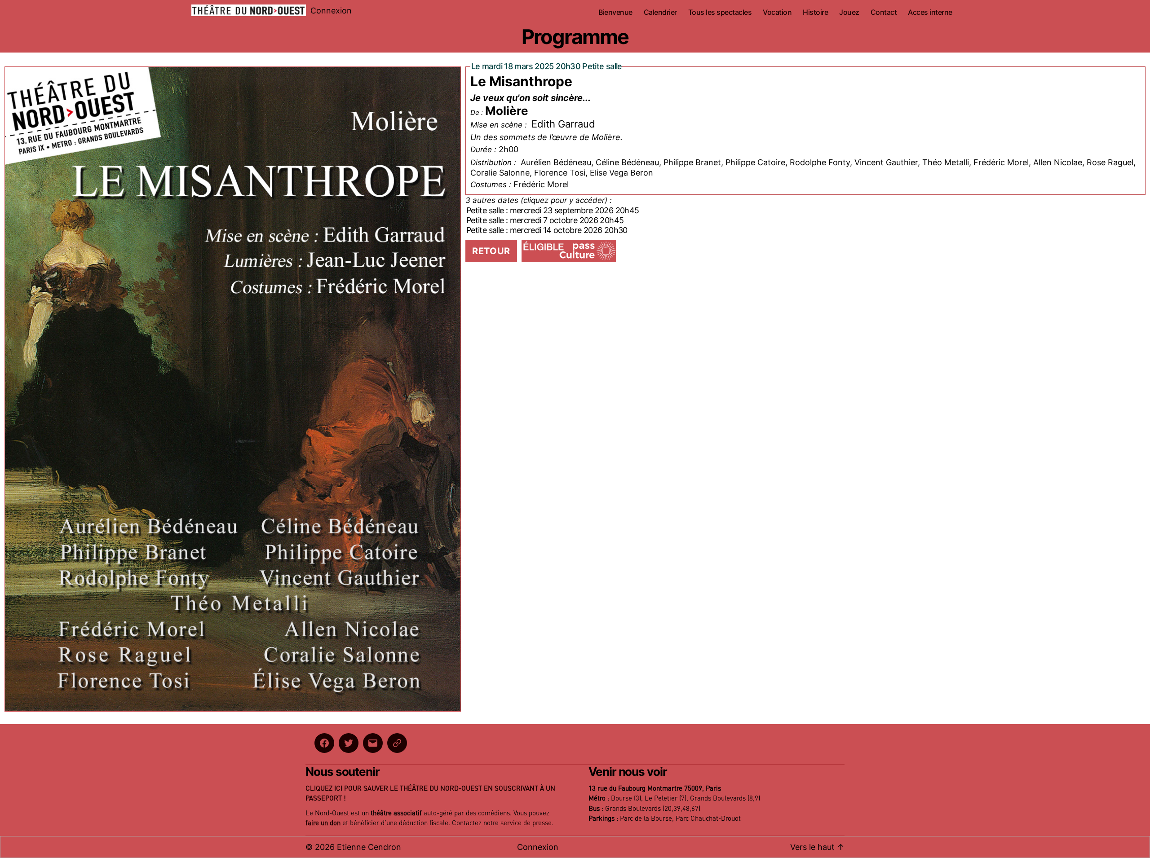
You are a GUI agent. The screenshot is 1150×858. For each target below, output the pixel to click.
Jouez (849, 12)
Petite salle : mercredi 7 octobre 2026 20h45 (545, 220)
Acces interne (930, 12)
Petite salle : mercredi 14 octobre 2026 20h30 (547, 230)
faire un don (323, 823)
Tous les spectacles (720, 12)
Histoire (815, 12)
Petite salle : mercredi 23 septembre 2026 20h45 (552, 210)
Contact (884, 12)
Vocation (777, 12)
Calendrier (660, 12)
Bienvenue (615, 12)
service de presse (526, 823)
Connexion (331, 10)
